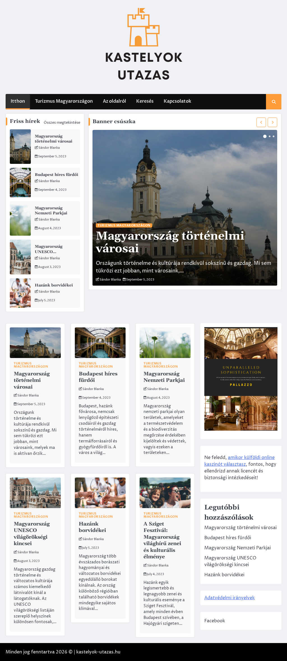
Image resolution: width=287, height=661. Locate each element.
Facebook (214, 621)
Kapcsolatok (177, 101)
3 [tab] (273, 136)
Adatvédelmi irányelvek (229, 598)
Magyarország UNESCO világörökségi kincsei (56, 251)
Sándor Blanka (49, 148)
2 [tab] (269, 136)
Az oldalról (114, 101)
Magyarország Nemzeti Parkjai (51, 211)
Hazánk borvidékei (54, 285)
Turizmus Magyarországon (64, 101)
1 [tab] (265, 136)
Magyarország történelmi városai (53, 139)
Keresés (145, 101)
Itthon (18, 101)
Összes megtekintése (62, 122)
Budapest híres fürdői (56, 174)
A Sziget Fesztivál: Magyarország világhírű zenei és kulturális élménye (162, 540)
